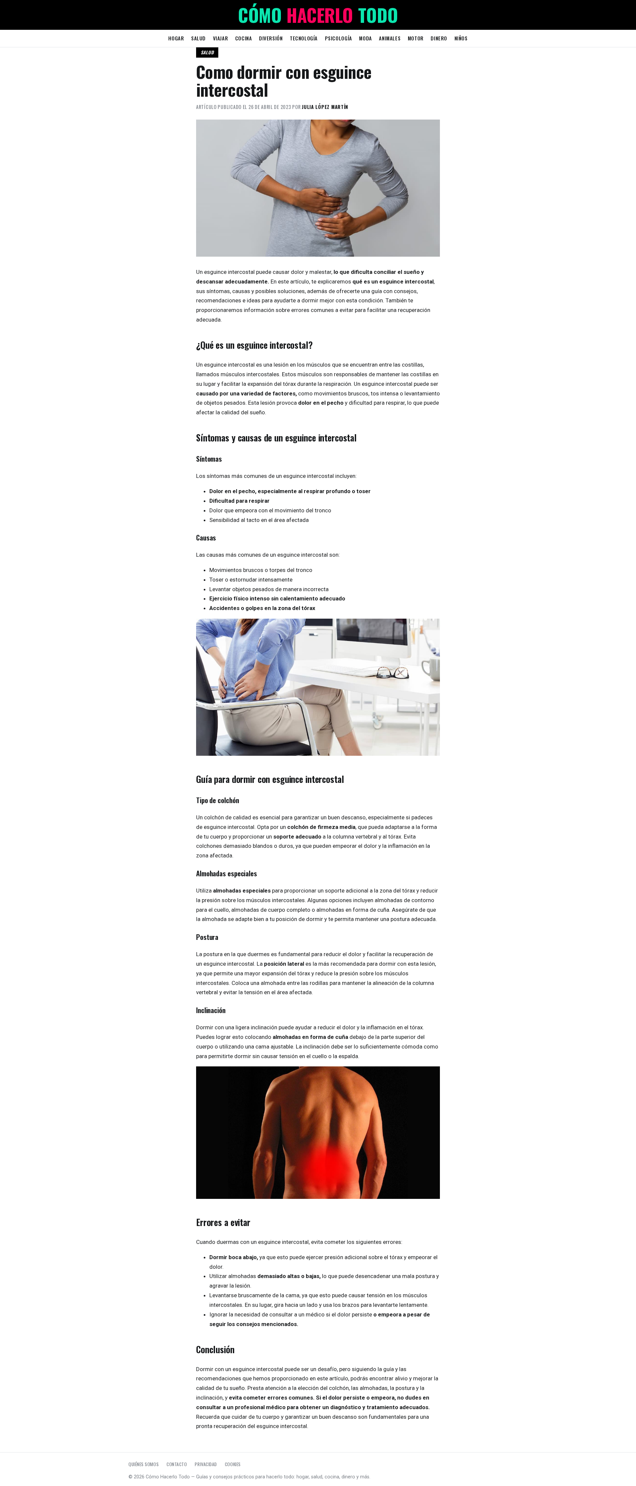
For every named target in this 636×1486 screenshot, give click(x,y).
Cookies (233, 1464)
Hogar (176, 38)
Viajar (220, 38)
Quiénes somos (144, 1464)
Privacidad (206, 1464)
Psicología (338, 38)
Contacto (177, 1464)
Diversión (271, 38)
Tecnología (304, 38)
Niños (461, 38)
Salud (198, 38)
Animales (389, 38)
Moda (365, 38)
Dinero (439, 38)
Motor (416, 38)
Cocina (243, 38)
